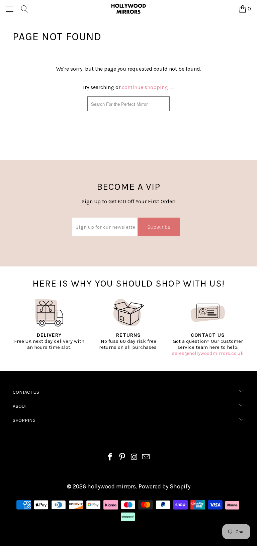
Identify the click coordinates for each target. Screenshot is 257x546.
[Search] (24, 8)
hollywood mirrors (111, 486)
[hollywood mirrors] (128, 8)
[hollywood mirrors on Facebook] (110, 458)
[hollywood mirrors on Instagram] (134, 458)
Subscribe (158, 227)
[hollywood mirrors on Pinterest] (122, 458)
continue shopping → (148, 87)
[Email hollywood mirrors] (146, 458)
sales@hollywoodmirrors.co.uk (208, 353)
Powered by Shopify (164, 486)
